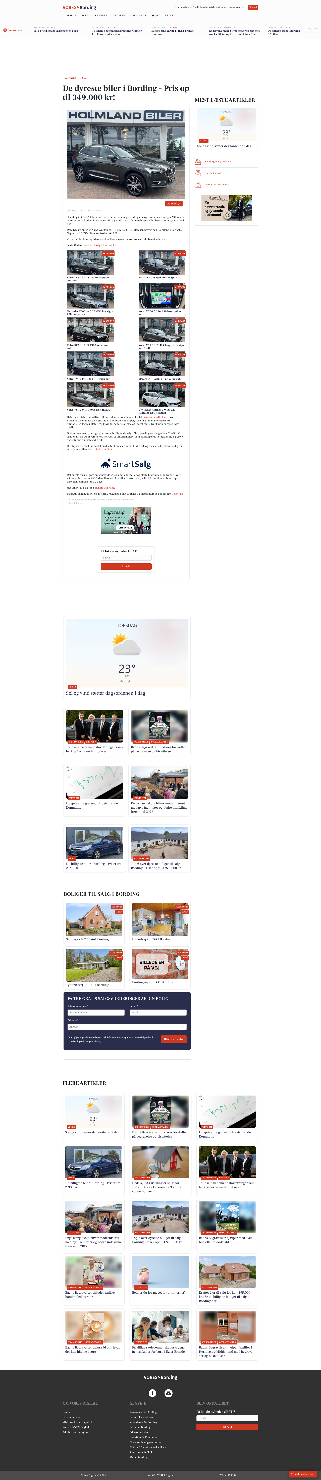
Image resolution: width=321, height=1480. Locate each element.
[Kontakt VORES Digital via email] (169, 1393)
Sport (156, 15)
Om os (66, 1412)
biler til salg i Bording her (101, 245)
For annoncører (72, 1417)
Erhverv (101, 15)
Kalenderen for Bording (143, 1422)
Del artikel (172, 203)
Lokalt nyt (138, 15)
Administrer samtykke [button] (75, 1432)
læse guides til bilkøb (155, 417)
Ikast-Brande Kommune (143, 1437)
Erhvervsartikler (139, 1432)
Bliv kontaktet (174, 1039)
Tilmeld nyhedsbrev (303, 1474)
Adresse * (73, 1020)
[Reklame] (126, 520)
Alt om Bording (139, 1457)
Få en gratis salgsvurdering (146, 1442)
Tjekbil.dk (177, 493)
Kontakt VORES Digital (76, 1427)
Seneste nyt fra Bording (143, 1412)
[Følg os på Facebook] (152, 1393)
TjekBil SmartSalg (105, 487)
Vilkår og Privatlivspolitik (78, 1422)
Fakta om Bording (140, 1427)
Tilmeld (253, 7)
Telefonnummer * (78, 1006)
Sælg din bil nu (104, 449)
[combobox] (69, 1027)
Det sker (119, 15)
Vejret (170, 15)
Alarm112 (69, 15)
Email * (134, 1006)
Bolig (86, 15)
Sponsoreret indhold (141, 1452)
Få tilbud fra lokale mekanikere (148, 1447)
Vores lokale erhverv (141, 1417)
